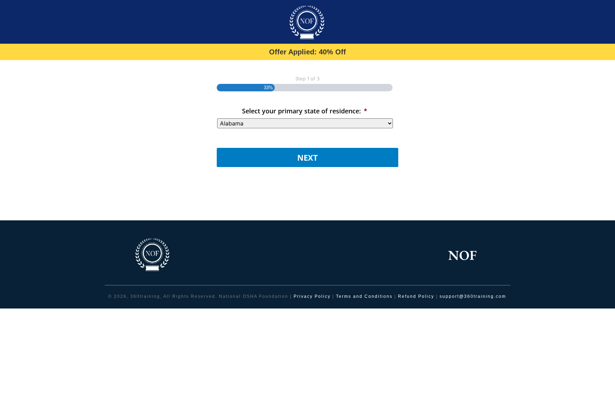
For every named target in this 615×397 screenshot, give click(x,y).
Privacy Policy (312, 296)
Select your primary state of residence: (304, 111)
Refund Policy (416, 296)
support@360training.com (473, 296)
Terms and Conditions (365, 296)
